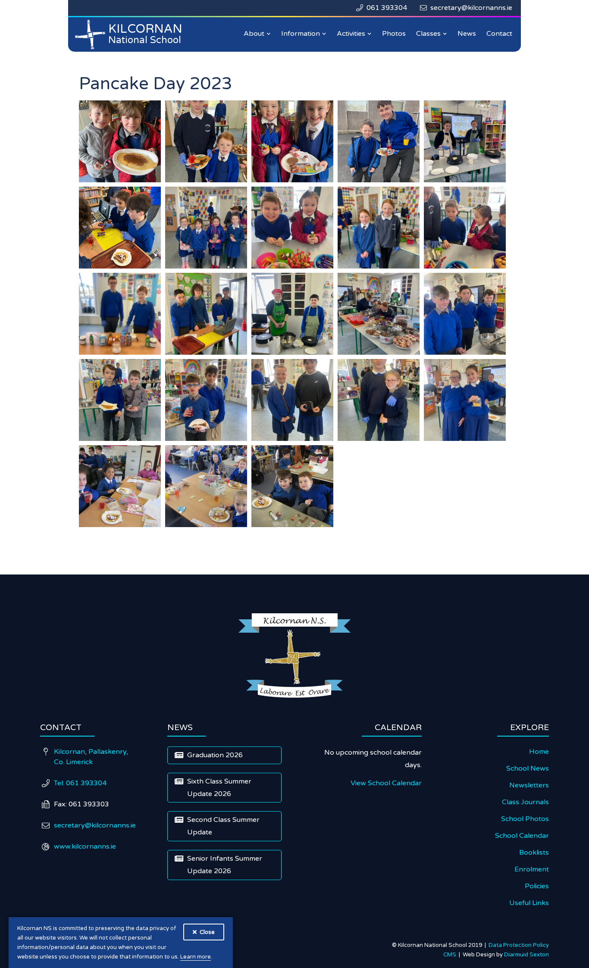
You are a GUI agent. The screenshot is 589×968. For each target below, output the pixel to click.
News (466, 33)
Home (539, 751)
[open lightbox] (120, 141)
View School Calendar (386, 783)
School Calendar (522, 835)
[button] (257, 33)
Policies (537, 886)
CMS (451, 954)
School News (527, 768)
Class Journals (525, 802)
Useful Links (529, 903)
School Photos (525, 819)
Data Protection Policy (519, 945)
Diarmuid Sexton (526, 954)
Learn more (195, 956)
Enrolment (531, 869)
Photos (394, 33)
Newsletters (529, 785)
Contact (499, 33)
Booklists (534, 852)
